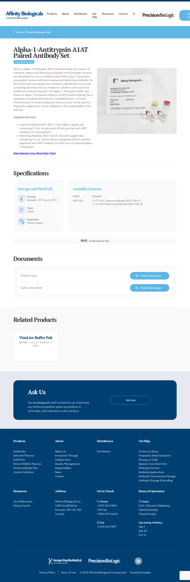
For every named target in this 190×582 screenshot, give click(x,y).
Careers (59, 476)
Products (52, 13)
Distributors (80, 13)
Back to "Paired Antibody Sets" (34, 32)
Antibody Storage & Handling (156, 480)
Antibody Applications (151, 472)
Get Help (94, 15)
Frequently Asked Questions (155, 455)
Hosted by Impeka (140, 572)
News (58, 472)
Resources (108, 13)
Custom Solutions (23, 472)
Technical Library (148, 451)
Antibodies (19, 451)
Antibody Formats (149, 468)
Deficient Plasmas (23, 455)
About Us (60, 451)
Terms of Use (68, 572)
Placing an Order (148, 459)
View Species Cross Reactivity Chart (34, 153)
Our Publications (22, 501)
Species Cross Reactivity (153, 464)
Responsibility (63, 468)
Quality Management (67, 464)
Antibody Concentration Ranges (157, 476)
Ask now (131, 400)
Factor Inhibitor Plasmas (27, 464)
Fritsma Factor (21, 505)
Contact (123, 13)
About (65, 13)
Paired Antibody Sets (25, 468)
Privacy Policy (47, 572)
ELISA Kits (19, 459)
